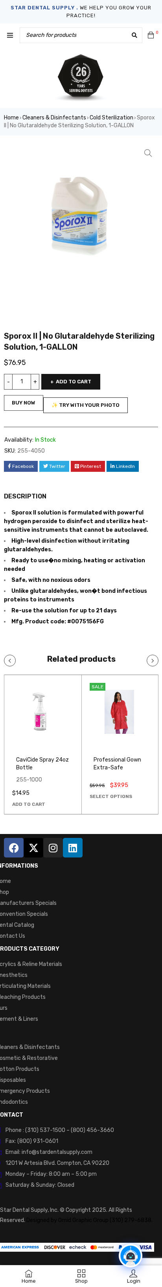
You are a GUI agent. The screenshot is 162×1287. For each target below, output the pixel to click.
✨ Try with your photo (86, 405)
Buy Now (23, 403)
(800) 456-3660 (92, 1130)
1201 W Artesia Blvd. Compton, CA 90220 (57, 1163)
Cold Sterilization (111, 117)
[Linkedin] (73, 847)
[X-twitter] (33, 847)
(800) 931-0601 (37, 1141)
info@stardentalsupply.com (57, 1152)
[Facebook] (14, 847)
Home (11, 117)
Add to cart (73, 381)
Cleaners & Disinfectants (54, 117)
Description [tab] (25, 496)
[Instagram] (53, 847)
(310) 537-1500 (45, 1130)
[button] (148, 153)
